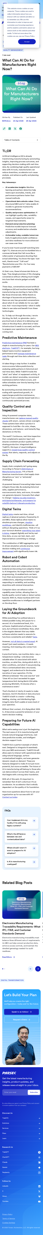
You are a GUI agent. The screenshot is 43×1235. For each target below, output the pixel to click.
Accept (27, 42)
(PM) (25, 343)
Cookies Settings (8, 1223)
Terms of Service (8, 1218)
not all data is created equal (23, 641)
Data (35, 637)
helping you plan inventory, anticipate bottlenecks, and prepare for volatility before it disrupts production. (19, 500)
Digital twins (7, 514)
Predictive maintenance (12, 343)
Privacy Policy (29, 36)
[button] (21, 823)
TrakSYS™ (15, 348)
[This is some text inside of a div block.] (4, 128)
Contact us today (9, 797)
